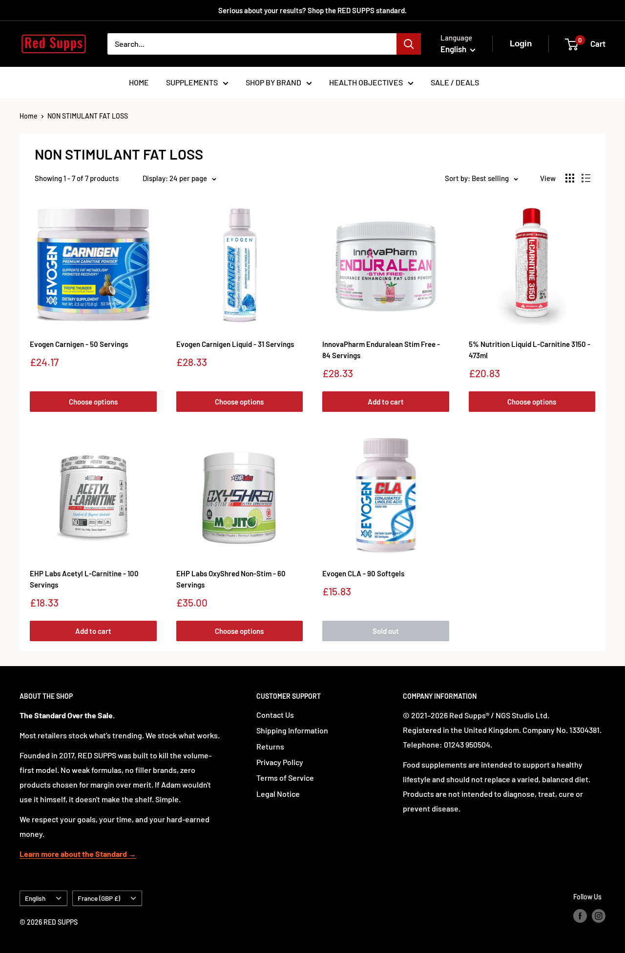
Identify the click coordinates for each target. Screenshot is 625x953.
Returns (270, 746)
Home (29, 116)
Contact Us (275, 714)
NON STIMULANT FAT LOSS (87, 116)
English (35, 898)
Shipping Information (292, 730)
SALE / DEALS (455, 82)
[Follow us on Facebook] (580, 915)
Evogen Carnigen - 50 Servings (79, 344)
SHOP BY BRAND (273, 82)
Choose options (93, 401)
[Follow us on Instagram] (598, 915)
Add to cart (386, 401)
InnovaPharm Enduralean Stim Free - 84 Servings (381, 350)
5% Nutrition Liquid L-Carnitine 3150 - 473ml (529, 350)
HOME (139, 82)
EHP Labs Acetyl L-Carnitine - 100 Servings (84, 579)
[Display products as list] (586, 178)
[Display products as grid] (569, 178)
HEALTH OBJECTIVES (366, 82)
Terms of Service (285, 777)
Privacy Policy (279, 762)
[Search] (408, 44)
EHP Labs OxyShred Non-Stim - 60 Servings (231, 579)
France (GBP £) (99, 898)
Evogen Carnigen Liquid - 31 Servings (235, 344)
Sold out (386, 631)
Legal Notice (278, 793)
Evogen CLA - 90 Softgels (363, 573)
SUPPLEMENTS (192, 82)
